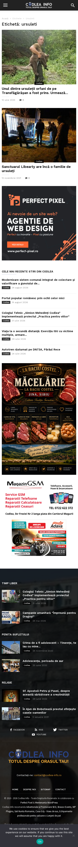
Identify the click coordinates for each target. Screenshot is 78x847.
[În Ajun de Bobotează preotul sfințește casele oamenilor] (11, 713)
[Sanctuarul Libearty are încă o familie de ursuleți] (39, 135)
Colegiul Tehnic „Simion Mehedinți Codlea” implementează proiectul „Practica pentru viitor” (46, 595)
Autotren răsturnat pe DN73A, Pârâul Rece (31, 349)
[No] (73, 835)
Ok (40, 841)
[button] (72, 5)
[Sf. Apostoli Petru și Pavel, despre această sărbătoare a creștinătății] (11, 695)
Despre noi (29, 789)
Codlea (39, 83)
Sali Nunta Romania (24, 811)
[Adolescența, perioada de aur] (11, 665)
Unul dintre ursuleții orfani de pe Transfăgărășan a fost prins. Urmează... (35, 91)
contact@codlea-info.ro (47, 775)
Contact (60, 789)
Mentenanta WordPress (46, 802)
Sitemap (45, 789)
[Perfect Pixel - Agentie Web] (39, 259)
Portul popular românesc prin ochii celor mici (33, 298)
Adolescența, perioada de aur (43, 661)
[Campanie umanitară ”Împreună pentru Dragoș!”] (11, 617)
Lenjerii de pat (54, 815)
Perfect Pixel (26, 802)
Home (15, 789)
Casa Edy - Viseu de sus (47, 811)
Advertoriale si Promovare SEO (41, 807)
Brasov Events (64, 807)
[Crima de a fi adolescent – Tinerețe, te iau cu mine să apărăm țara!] (11, 647)
